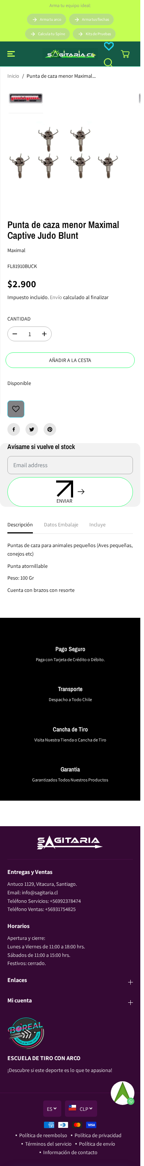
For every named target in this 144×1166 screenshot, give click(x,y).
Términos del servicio (48, 1143)
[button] (11, 53)
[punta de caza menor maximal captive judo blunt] (63, 149)
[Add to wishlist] (15, 409)
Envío (56, 297)
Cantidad (19, 318)
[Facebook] (13, 429)
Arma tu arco (50, 19)
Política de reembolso (43, 1135)
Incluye (97, 524)
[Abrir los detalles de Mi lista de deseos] (108, 46)
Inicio (13, 75)
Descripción (20, 524)
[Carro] (125, 54)
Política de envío (97, 1143)
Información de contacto (70, 1152)
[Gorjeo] (31, 429)
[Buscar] (108, 62)
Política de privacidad (98, 1135)
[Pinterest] (50, 429)
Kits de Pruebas (98, 33)
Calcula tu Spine (51, 33)
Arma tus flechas (95, 19)
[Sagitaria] (70, 54)
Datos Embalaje (61, 524)
